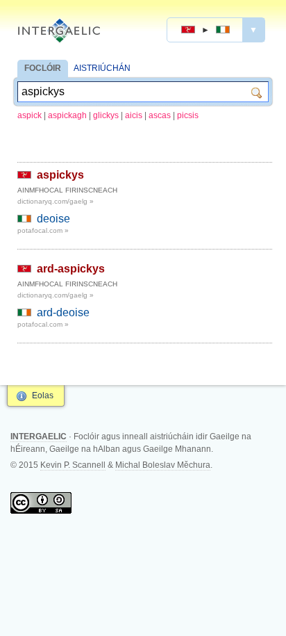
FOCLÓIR (42, 68)
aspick (29, 115)
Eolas (42, 395)
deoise (53, 219)
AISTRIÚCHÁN (102, 68)
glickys (106, 115)
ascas (160, 115)
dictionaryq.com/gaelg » (55, 201)
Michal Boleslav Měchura (162, 465)
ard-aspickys (71, 269)
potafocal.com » (43, 230)
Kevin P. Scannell (73, 465)
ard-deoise (63, 312)
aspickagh (67, 115)
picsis (188, 115)
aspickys (60, 175)
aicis (133, 115)
